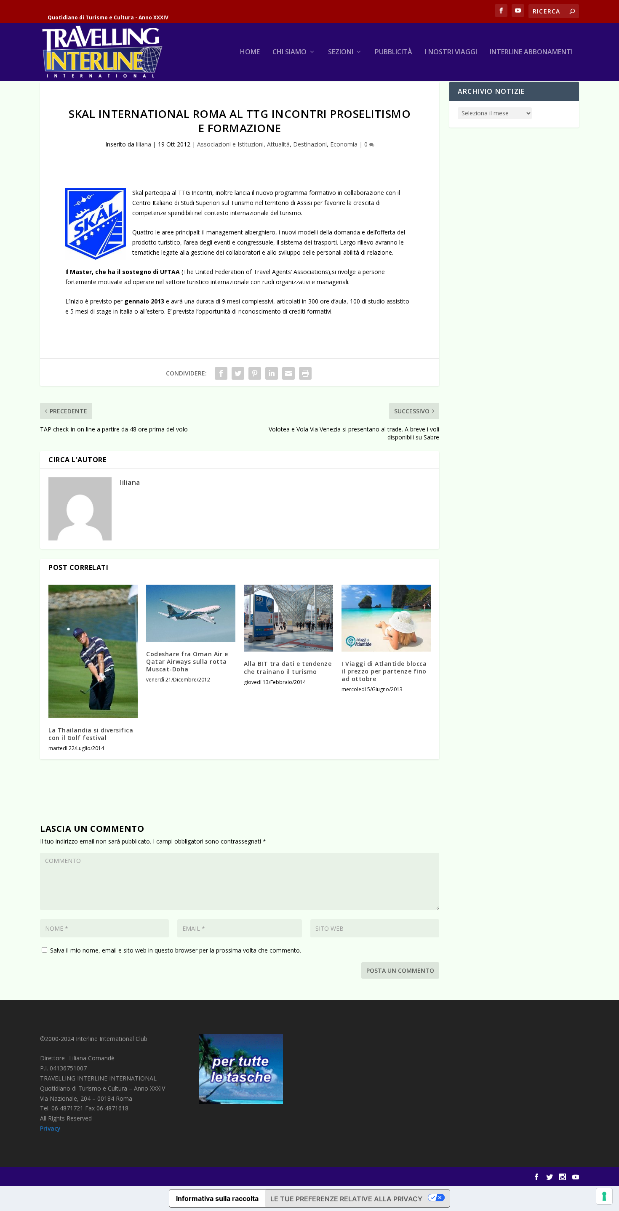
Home (250, 52)
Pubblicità (393, 52)
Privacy (50, 1128)
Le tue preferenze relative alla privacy (346, 1199)
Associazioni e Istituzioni (230, 144)
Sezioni (340, 52)
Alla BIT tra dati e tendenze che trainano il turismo (287, 667)
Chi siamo (289, 52)
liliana (143, 144)
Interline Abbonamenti (531, 52)
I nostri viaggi (451, 52)
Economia (344, 144)
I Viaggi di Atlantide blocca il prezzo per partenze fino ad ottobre (384, 671)
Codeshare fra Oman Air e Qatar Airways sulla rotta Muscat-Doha (187, 661)
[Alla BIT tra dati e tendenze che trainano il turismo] (288, 618)
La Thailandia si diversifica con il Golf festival (90, 734)
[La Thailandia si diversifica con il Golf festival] (93, 651)
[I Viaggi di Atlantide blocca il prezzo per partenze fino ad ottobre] (386, 618)
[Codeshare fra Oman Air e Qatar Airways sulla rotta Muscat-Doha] (190, 613)
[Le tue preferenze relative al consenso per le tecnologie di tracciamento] (604, 1196)
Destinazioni (310, 144)
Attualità (278, 144)
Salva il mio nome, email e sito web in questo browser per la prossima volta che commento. (175, 950)
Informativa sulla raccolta (217, 1198)
